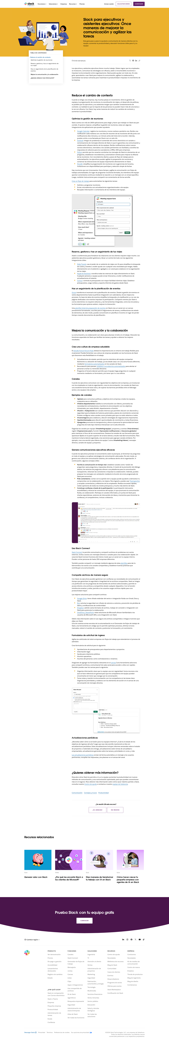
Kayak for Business (84, 274)
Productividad (103, 793)
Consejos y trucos (90, 793)
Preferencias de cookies (62, 1032)
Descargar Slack (29, 1032)
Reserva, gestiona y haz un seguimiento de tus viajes (44, 64)
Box (78, 603)
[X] (135, 940)
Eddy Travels (81, 264)
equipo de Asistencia (120, 784)
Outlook (80, 141)
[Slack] (29, 4)
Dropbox (80, 608)
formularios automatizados (94, 364)
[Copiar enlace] (139, 60)
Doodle (80, 164)
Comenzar (139, 4)
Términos (50, 1032)
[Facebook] (133, 60)
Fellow (79, 152)
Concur (80, 281)
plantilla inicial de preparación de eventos (90, 308)
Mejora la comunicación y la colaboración (44, 74)
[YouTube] (140, 940)
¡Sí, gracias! (97, 810)
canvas (113, 663)
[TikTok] (144, 940)
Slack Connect (77, 552)
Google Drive (82, 598)
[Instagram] (127, 940)
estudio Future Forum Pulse (83, 351)
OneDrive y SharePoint (85, 612)
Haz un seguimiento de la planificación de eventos (44, 70)
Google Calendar (83, 131)
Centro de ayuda (90, 784)
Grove (74, 292)
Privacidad (41, 1032)
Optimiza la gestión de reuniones (41, 60)
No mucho (115, 810)
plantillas (124, 563)
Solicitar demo (123, 4)
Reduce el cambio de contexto (41, 57)
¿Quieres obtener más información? (42, 78)
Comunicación (77, 793)
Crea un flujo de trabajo (80, 181)
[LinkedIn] (136, 61)
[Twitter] (130, 61)
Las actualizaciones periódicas (83, 755)
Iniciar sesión (109, 4)
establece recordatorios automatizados (111, 366)
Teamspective (135, 481)
